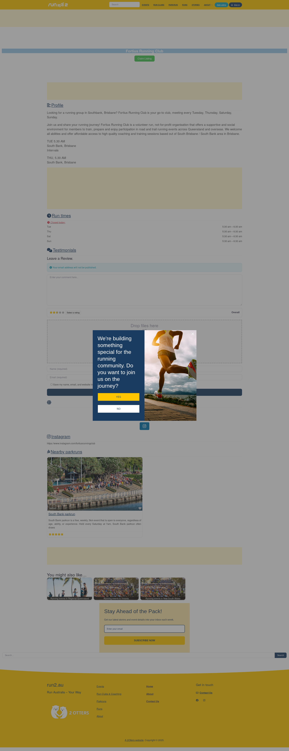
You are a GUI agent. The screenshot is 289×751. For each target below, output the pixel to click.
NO (118, 409)
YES (118, 397)
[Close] (192, 333)
